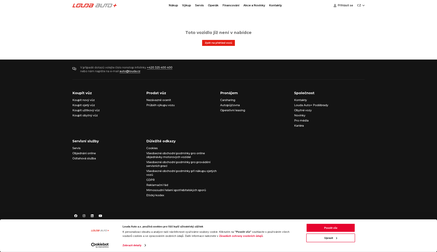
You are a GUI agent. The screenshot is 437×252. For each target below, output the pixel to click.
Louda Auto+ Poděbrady (311, 105)
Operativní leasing (232, 110)
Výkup (186, 5)
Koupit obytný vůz (85, 115)
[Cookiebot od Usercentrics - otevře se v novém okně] (100, 245)
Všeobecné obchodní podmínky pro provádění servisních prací (178, 164)
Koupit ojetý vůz (83, 105)
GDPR (150, 180)
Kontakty (275, 5)
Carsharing (227, 100)
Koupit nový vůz (83, 100)
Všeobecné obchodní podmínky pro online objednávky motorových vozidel (175, 155)
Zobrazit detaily (132, 245)
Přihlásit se (345, 5)
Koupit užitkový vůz (86, 110)
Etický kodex (155, 195)
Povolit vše (330, 227)
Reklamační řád (157, 185)
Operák (213, 5)
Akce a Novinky (254, 5)
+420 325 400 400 (159, 67)
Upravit (328, 237)
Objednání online (84, 153)
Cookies (152, 148)
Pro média (301, 120)
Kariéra (299, 125)
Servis (199, 5)
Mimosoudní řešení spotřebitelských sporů (176, 190)
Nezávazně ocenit (158, 100)
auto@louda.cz (129, 71)
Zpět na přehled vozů (218, 42)
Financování (231, 5)
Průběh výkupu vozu (160, 105)
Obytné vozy (303, 110)
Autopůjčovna (230, 105)
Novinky (299, 115)
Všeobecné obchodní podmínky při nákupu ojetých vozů (181, 172)
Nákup (173, 5)
